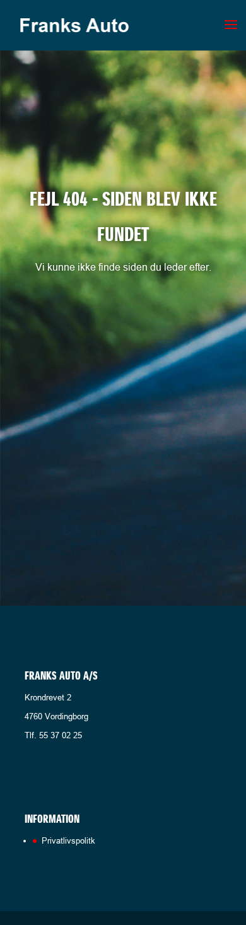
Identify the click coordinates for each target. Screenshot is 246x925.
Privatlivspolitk (68, 840)
